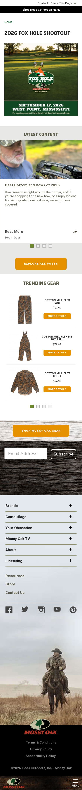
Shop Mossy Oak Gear (41, 430)
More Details (57, 316)
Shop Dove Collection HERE (41, 9)
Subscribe (63, 454)
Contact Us (14, 592)
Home (8, 22)
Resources (14, 576)
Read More (14, 232)
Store (10, 584)
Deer (8, 237)
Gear (17, 237)
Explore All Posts (41, 263)
